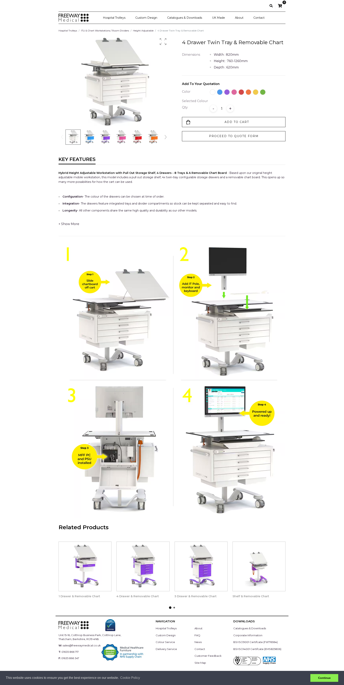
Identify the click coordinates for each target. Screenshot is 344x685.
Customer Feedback (208, 655)
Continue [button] (324, 677)
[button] (163, 42)
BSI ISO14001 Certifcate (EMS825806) (257, 649)
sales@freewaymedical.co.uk (82, 645)
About (239, 17)
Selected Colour (195, 101)
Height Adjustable (143, 30)
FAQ (197, 635)
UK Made (218, 17)
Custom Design (146, 17)
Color (186, 92)
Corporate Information (247, 635)
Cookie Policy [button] (130, 677)
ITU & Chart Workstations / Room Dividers (105, 30)
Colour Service (165, 642)
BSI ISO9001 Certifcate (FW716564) (255, 642)
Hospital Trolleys (114, 17)
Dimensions (191, 55)
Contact (259, 17)
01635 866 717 (70, 651)
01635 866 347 (70, 658)
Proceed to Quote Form (234, 136)
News (198, 642)
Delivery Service (166, 649)
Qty (185, 107)
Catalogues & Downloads (184, 17)
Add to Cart (237, 122)
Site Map (200, 662)
